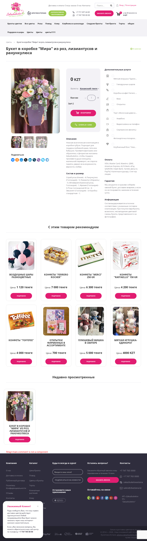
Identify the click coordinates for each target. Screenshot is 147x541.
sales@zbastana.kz (132, 488)
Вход (121, 5)
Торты (122, 23)
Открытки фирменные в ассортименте (56, 343)
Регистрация (130, 5)
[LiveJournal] (34, 160)
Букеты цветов (14, 23)
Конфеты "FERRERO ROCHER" (56, 276)
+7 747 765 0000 (127, 470)
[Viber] (39, 160)
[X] (26, 160)
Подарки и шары (15, 32)
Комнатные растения (34, 491)
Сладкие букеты (94, 23)
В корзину (86, 113)
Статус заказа (70, 5)
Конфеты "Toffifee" (21, 340)
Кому (56, 23)
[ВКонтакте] (13, 160)
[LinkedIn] (30, 160)
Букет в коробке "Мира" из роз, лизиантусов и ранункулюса (19, 429)
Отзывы (9, 493)
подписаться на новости (68, 480)
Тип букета (110, 23)
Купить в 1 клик (85, 125)
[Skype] (43, 160)
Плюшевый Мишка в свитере (91, 341)
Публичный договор (15, 480)
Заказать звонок (104, 13)
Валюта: (84, 88)
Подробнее (21, 296)
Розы (40, 23)
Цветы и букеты (36, 480)
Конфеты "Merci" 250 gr (91, 276)
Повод (48, 23)
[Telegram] (47, 160)
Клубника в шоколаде (73, 23)
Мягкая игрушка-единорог (125, 341)
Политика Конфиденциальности (15, 486)
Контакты (86, 5)
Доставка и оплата (56, 5)
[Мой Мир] (21, 160)
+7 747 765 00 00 (83, 15)
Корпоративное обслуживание (57, 13)
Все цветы (30, 23)
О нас (79, 5)
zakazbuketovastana (133, 482)
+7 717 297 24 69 (83, 12)
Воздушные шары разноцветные (21, 276)
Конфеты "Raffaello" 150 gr (126, 276)
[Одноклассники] (17, 160)
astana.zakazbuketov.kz (127, 535)
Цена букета (34, 470)
